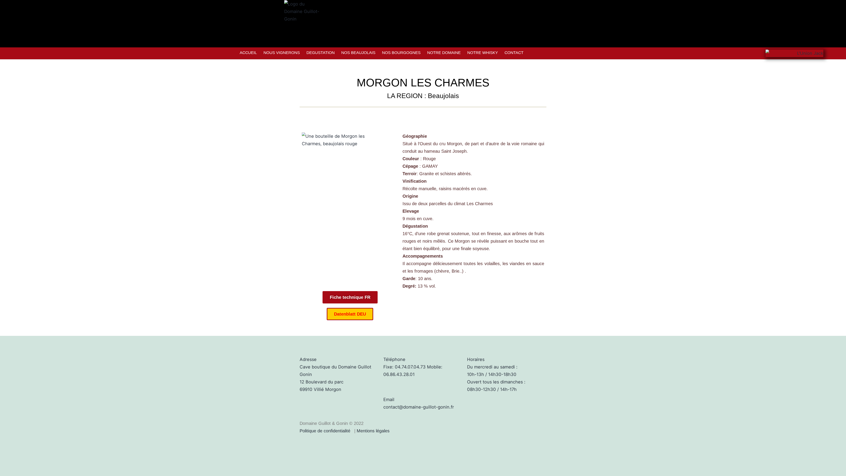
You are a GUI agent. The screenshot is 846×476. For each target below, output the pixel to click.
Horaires (475, 359)
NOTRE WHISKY (482, 52)
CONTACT (514, 52)
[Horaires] (472, 347)
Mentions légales (373, 430)
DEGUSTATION (320, 52)
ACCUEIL (248, 52)
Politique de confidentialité (325, 430)
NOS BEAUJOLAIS (358, 52)
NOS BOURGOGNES (401, 52)
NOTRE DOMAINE (444, 52)
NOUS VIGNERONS (281, 52)
